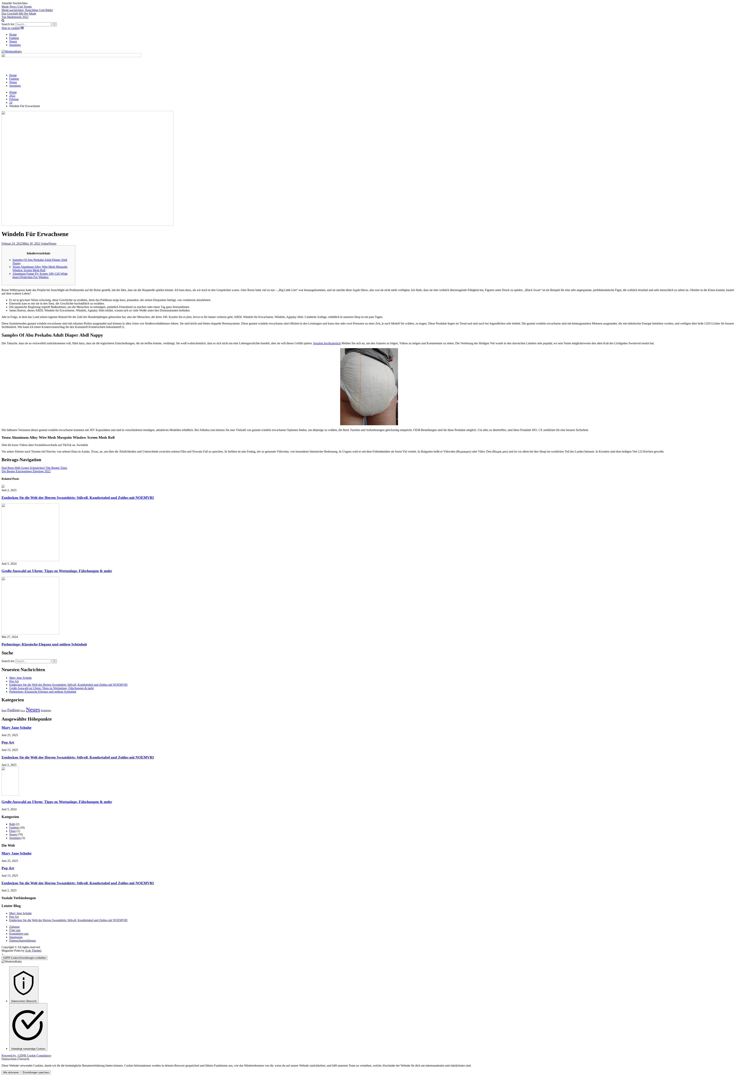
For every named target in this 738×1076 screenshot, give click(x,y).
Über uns (14, 930)
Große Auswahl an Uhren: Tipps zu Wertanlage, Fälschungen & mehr (57, 571)
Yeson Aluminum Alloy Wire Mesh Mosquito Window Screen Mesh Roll (39, 268)
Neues (13, 41)
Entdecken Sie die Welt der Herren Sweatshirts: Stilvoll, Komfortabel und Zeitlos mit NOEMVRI (78, 498)
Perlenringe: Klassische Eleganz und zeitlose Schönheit (44, 644)
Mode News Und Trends (17, 6)
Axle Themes (33, 950)
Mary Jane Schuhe (20, 677)
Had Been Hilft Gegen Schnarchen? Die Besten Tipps (34, 467)
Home (13, 34)
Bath (4, 710)
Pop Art (14, 681)
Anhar (45, 243)
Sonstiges (15, 45)
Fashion (14, 38)
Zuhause (14, 926)
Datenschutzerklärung (22, 940)
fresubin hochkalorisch (327, 343)
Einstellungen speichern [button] (36, 1072)
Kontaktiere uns (18, 933)
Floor (22, 711)
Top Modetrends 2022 (15, 17)
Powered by (26, 1055)
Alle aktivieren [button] (11, 1072)
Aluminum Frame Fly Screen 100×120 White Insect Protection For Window (40, 275)
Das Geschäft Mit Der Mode (19, 13)
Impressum (15, 937)
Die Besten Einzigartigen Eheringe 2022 (26, 471)
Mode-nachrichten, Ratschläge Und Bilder (27, 10)
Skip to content (11, 28)
